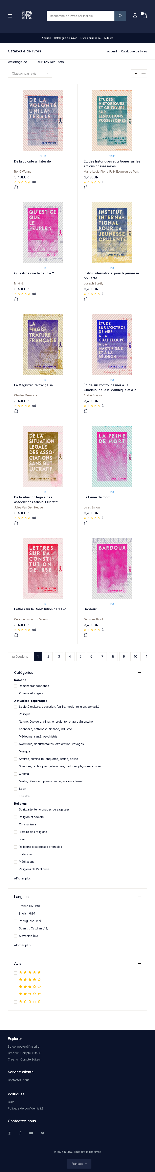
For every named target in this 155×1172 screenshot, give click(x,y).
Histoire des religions (33, 831)
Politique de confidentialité (25, 1108)
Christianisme (27, 824)
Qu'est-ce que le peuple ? (34, 273)
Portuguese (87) (30, 921)
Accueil (46, 38)
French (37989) (29, 906)
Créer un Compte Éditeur (24, 1059)
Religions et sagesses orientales (40, 846)
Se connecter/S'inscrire (24, 1046)
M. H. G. (19, 283)
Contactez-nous (18, 1080)
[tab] (135, 73)
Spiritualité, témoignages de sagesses (44, 809)
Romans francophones (34, 686)
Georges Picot (93, 619)
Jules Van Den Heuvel (29, 507)
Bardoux (90, 609)
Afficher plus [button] (22, 878)
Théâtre (24, 796)
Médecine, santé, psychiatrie (38, 736)
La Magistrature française (33, 385)
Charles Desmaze (26, 395)
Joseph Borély (93, 283)
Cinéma (24, 773)
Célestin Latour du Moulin (31, 619)
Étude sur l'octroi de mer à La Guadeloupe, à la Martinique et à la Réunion (110, 390)
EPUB (43, 156)
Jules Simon (92, 507)
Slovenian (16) (28, 936)
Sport (22, 788)
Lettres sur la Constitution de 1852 (40, 609)
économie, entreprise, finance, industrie (45, 729)
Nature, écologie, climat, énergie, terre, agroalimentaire (56, 721)
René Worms (22, 171)
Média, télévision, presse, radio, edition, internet (51, 781)
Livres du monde (91, 38)
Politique (24, 714)
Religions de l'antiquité (34, 869)
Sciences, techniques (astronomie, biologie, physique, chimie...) (61, 766)
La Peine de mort (97, 497)
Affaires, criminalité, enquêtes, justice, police (48, 758)
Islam (22, 839)
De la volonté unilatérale (32, 161)
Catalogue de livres (65, 38)
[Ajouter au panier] (16, 187)
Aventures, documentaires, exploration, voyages (51, 744)
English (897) (28, 913)
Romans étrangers (31, 693)
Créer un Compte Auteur (24, 1053)
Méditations (26, 861)
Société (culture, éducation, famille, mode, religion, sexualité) (60, 706)
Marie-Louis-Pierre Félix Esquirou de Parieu (112, 171)
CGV (11, 1102)
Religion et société (31, 817)
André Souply (93, 395)
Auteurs (108, 38)
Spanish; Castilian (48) (33, 928)
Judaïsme (25, 854)
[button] (10, 16)
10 (135, 656)
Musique (24, 751)
